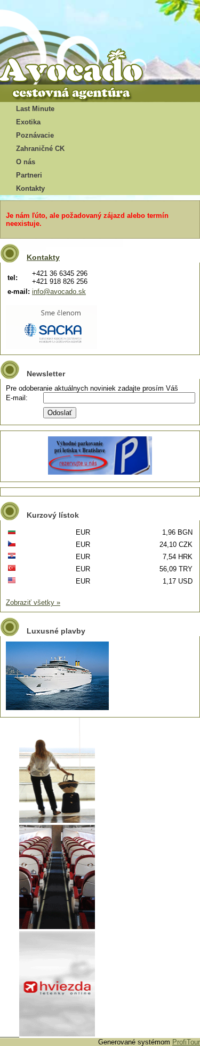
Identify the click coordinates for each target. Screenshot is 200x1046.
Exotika (28, 122)
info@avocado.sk (59, 292)
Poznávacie (35, 135)
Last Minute (35, 109)
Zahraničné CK (40, 149)
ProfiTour (186, 1042)
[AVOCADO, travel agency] (80, 67)
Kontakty (30, 188)
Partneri (29, 175)
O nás (25, 162)
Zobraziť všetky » (33, 602)
